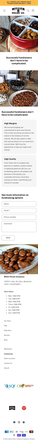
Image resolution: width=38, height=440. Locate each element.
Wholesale (8, 349)
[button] (4, 10)
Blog (5, 340)
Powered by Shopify (29, 439)
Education (7, 330)
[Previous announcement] (4, 3)
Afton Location (9, 358)
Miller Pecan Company (15, 439)
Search (6, 368)
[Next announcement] (34, 3)
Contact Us (8, 363)
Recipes (7, 335)
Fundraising (8, 354)
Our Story (7, 321)
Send (8, 238)
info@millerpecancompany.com (16, 287)
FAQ (5, 326)
